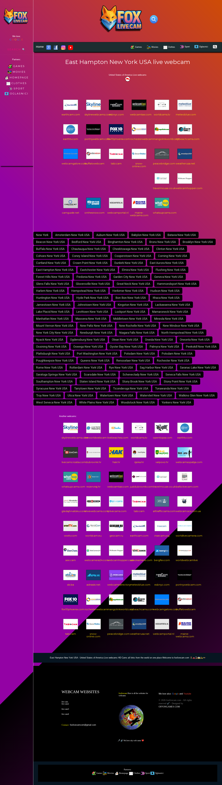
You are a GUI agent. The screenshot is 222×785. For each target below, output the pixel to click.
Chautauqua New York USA (88, 249)
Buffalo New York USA (50, 249)
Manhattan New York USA (52, 318)
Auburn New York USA (110, 235)
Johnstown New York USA (94, 304)
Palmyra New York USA (164, 346)
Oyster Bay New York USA (126, 346)
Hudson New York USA (165, 290)
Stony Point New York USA (180, 381)
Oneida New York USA (159, 339)
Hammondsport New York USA (176, 283)
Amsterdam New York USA (72, 235)
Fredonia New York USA (92, 276)
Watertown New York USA (116, 395)
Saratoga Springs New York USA (56, 374)
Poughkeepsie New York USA (55, 360)
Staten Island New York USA (97, 381)
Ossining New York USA (51, 346)
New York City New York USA (54, 332)
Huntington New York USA (53, 297)
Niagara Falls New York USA (137, 332)
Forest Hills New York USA (53, 276)
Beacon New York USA (50, 242)
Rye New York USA (121, 367)
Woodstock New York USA (138, 402)
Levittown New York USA (92, 311)
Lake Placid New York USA (53, 311)
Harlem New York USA (50, 290)
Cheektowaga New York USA (131, 249)
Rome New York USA (49, 367)
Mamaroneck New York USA (170, 311)
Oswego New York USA (88, 346)
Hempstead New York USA (88, 290)
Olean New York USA (125, 339)
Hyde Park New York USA (92, 297)
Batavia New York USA (182, 235)
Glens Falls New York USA (52, 283)
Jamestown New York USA (53, 304)
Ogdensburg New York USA (87, 339)
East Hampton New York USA (54, 270)
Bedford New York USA (86, 242)
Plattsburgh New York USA (53, 353)
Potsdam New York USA (139, 353)
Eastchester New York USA (97, 270)
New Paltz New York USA (96, 325)
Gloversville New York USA (93, 283)
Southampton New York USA (54, 381)
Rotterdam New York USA (86, 367)
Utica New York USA (80, 395)
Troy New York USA (48, 395)
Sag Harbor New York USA (156, 367)
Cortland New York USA (51, 263)
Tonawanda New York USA (172, 388)
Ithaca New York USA (166, 297)
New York (42, 235)
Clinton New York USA (170, 249)
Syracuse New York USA (51, 388)
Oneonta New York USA (195, 339)
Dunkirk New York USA (128, 263)
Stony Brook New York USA (139, 381)
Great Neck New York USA (133, 283)
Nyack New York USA (49, 339)
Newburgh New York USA (96, 332)
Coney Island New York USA (90, 256)
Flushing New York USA (171, 270)
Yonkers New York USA (176, 402)
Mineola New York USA (168, 318)
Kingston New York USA (133, 304)
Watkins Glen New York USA (197, 395)
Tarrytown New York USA (90, 388)
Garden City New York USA (130, 276)
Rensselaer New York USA (133, 360)
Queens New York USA (95, 360)
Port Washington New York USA (97, 353)
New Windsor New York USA (181, 325)
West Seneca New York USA (54, 402)
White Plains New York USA (96, 402)
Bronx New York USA (162, 242)
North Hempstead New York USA (182, 332)
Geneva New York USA (168, 276)
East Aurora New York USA (167, 263)
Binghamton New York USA (125, 242)
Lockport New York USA (130, 311)
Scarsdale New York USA (100, 374)
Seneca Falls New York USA (183, 374)
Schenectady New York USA (141, 374)
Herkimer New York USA (128, 290)
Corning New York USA (172, 256)
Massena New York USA (91, 318)
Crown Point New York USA (90, 263)
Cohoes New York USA (50, 256)
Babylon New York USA (146, 235)
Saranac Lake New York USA (198, 367)
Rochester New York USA (173, 360)
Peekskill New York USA (201, 346)
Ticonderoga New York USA (130, 388)
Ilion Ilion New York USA (130, 297)
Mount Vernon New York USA (54, 325)
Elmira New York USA (135, 270)
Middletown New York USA (130, 318)
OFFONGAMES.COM (169, 706)
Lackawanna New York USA (172, 304)
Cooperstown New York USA (133, 256)
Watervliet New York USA (156, 395)
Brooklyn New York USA (198, 242)
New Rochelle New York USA (137, 325)
